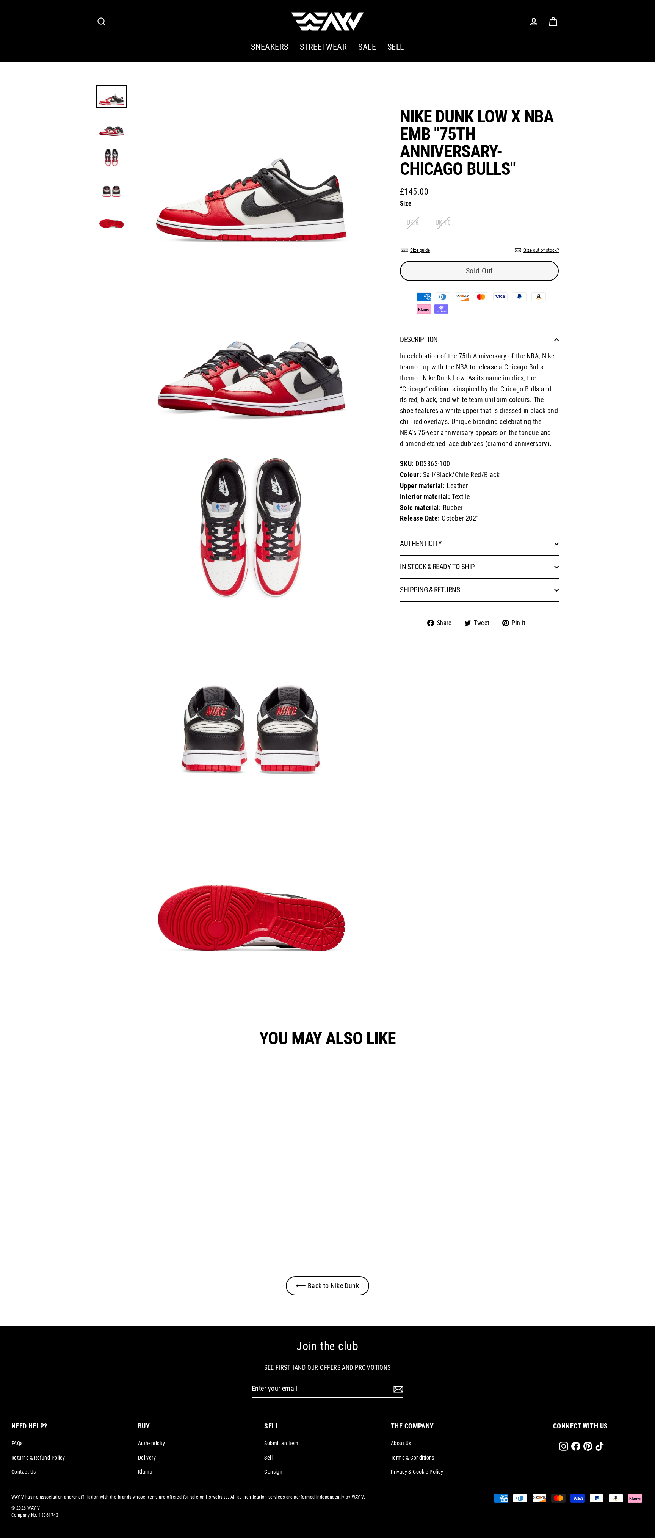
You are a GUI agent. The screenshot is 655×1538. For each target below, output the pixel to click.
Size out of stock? (541, 250)
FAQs (17, 1443)
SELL (395, 47)
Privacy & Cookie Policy (417, 1472)
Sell (268, 1458)
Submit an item (281, 1443)
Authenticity (151, 1443)
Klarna (145, 1472)
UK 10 (443, 222)
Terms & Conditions (412, 1458)
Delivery (147, 1458)
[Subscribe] (397, 1389)
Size (406, 203)
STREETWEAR (323, 47)
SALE (367, 47)
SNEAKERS (269, 47)
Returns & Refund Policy (38, 1458)
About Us (401, 1443)
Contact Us (23, 1472)
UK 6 (413, 222)
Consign (273, 1472)
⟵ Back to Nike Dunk (327, 1286)
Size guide (420, 250)
